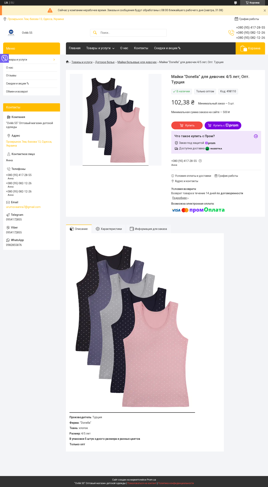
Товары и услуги (98, 48)
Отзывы (11, 75)
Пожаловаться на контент (141, 483)
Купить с (219, 125)
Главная (74, 48)
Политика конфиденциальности (176, 483)
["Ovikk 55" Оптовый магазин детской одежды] (11, 33)
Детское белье (105, 62)
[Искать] (95, 33)
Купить (190, 125)
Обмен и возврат (17, 91)
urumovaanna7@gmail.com (23, 207)
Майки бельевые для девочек (137, 62)
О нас (124, 48)
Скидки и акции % (167, 48)
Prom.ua (151, 479)
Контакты (141, 48)
